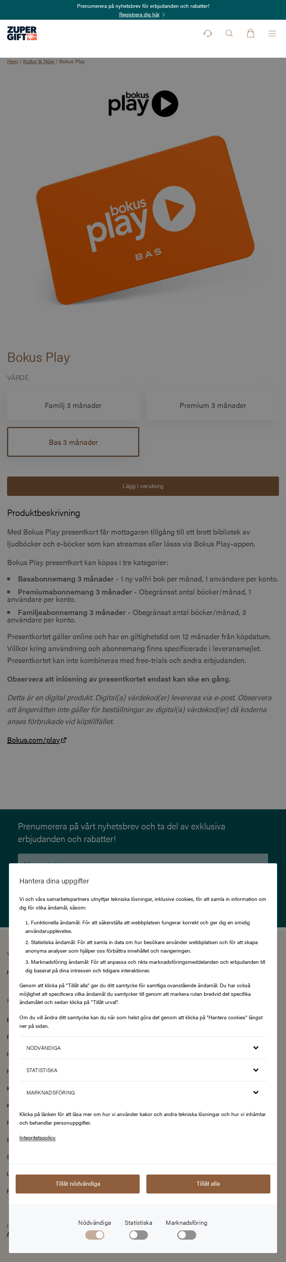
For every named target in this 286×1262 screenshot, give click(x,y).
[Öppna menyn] (272, 33)
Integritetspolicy (37, 1137)
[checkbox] (138, 1236)
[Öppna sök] (229, 33)
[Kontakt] (207, 33)
